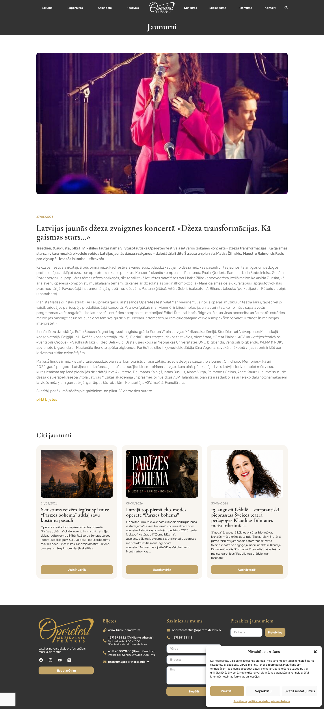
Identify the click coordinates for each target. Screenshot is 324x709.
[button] (315, 652)
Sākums (47, 7)
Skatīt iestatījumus (300, 691)
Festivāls (133, 7)
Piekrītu (227, 691)
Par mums (245, 7)
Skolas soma (217, 7)
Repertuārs (75, 7)
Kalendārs (105, 7)
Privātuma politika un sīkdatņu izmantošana (262, 701)
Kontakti (270, 7)
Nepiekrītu (263, 691)
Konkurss (190, 7)
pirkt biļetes (46, 399)
